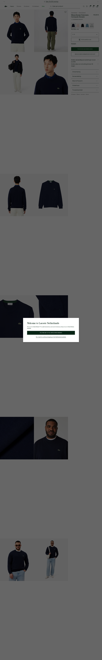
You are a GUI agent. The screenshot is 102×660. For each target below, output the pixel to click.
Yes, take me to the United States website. (51, 332)
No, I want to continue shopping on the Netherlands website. (51, 337)
